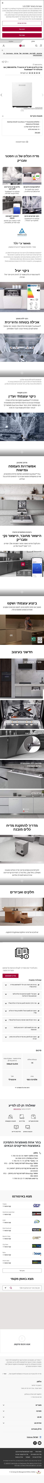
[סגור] (2, 3)
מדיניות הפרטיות (36, 1454)
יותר (5, 1374)
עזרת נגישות (19, 1457)
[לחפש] (36, 45)
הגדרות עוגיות (37, 1457)
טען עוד (22, 1271)
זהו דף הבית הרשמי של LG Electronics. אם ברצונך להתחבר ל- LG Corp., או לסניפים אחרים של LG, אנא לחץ (22, 1464)
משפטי (28, 1457)
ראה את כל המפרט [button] (23, 1088)
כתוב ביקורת (33, 77)
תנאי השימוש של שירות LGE (24, 1452)
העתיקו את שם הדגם (33, 64)
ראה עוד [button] (22, 373)
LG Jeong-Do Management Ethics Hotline (23, 1472)
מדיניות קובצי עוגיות (21, 1454)
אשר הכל (22, 35)
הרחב (3, 116)
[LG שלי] (3, 45)
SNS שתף (3, 62)
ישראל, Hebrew (32, 1437)
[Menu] (41, 45)
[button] (22, 95)
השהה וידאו (22, 357)
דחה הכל (22, 29)
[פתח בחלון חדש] (39, 1443)
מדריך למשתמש (10, 976)
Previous (42, 95)
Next (1, 95)
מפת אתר (38, 1452)
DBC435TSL (17, 1109)
